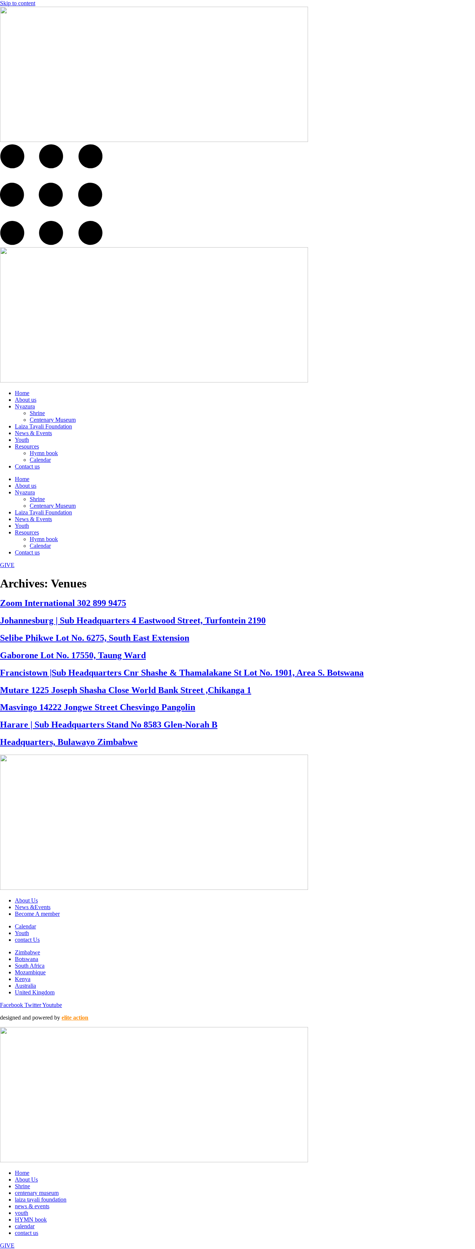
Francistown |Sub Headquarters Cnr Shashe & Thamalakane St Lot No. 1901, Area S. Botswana (182, 672)
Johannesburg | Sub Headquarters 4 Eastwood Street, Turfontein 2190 (133, 620)
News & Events (33, 433)
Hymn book (44, 453)
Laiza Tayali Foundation (43, 426)
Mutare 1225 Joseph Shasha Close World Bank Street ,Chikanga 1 (125, 690)
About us (25, 400)
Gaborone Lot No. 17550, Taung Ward (73, 655)
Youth (22, 440)
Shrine (37, 413)
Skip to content (17, 3)
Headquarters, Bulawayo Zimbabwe (69, 742)
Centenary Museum (53, 420)
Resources (27, 446)
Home (22, 393)
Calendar (40, 460)
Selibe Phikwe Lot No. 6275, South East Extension (94, 638)
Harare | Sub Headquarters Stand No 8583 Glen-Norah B (108, 724)
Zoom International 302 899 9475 (63, 603)
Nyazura (25, 406)
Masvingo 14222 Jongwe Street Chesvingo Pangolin (97, 707)
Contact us (27, 466)
